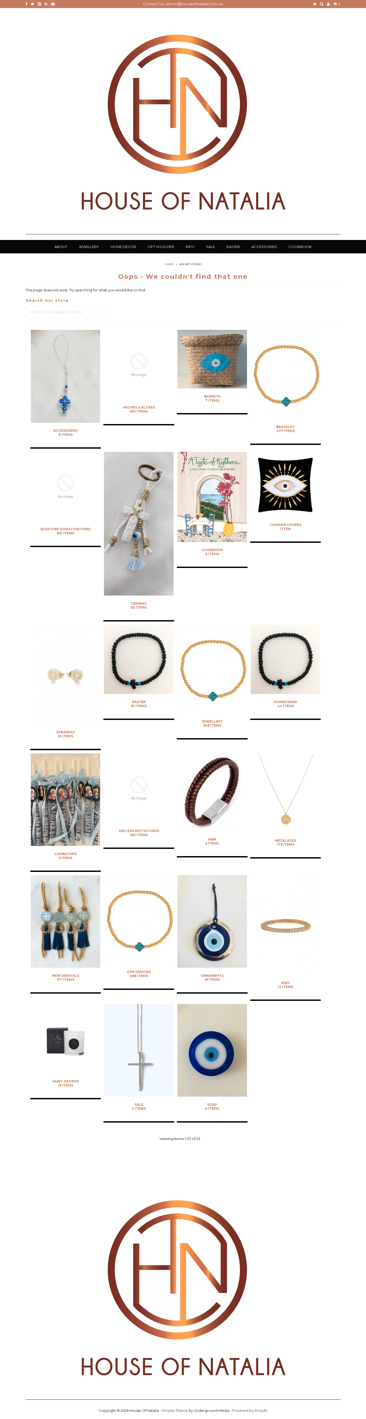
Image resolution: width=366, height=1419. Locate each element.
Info (190, 247)
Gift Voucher (161, 247)
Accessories (264, 247)
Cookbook (300, 247)
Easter (233, 247)
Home (169, 264)
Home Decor (123, 247)
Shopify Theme (175, 1410)
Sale (210, 247)
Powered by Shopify (249, 1410)
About (60, 247)
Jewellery (89, 247)
